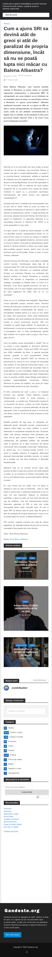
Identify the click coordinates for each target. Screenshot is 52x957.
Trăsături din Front (11, 831)
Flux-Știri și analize (11, 827)
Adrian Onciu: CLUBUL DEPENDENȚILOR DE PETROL (26, 608)
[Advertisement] (26, 866)
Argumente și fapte (11, 814)
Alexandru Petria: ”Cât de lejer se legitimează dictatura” (26, 652)
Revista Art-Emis (10, 822)
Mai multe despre (12, 935)
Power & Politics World (12, 824)
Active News (8, 816)
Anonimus (7, 811)
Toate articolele (39, 680)
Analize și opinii (21, 558)
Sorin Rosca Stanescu (19, 539)
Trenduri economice (11, 819)
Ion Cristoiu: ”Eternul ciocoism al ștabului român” (26, 565)
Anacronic (7, 809)
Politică (6, 24)
